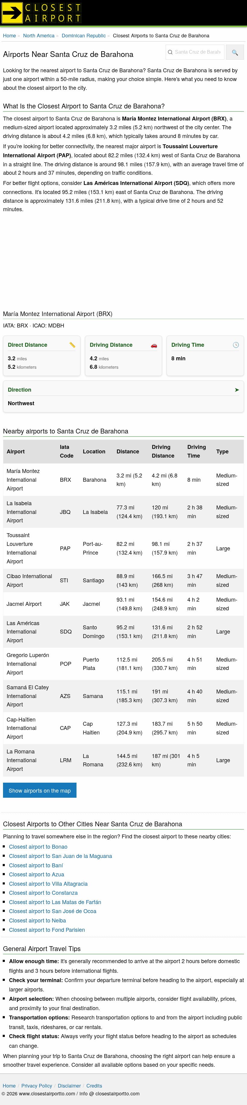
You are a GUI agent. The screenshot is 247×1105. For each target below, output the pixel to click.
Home (9, 35)
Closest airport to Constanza (43, 892)
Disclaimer (69, 1085)
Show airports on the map (40, 790)
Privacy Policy (36, 1085)
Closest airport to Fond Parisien (47, 929)
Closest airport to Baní (36, 865)
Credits (94, 1085)
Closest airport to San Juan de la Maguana (60, 855)
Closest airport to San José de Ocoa (52, 911)
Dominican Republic (84, 35)
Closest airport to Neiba (37, 920)
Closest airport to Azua (36, 874)
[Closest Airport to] (123, 13)
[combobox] (195, 52)
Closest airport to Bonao (38, 846)
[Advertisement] (123, 261)
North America (39, 35)
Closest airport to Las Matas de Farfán (55, 902)
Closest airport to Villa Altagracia (48, 883)
